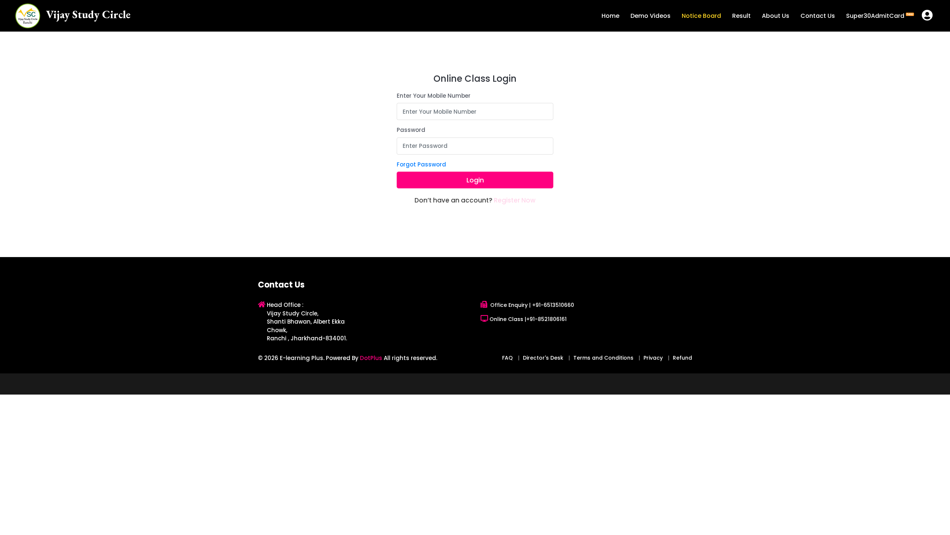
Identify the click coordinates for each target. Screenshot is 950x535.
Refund (682, 357)
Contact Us (817, 16)
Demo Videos (650, 16)
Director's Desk (543, 357)
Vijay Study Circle (88, 14)
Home (610, 16)
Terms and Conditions (603, 357)
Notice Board (701, 16)
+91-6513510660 (553, 305)
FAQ (507, 357)
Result (741, 16)
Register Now (514, 200)
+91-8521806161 (546, 319)
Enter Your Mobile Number (434, 96)
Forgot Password (421, 164)
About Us (775, 16)
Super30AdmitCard (876, 16)
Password (411, 130)
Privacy (653, 357)
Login (475, 180)
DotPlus (371, 358)
